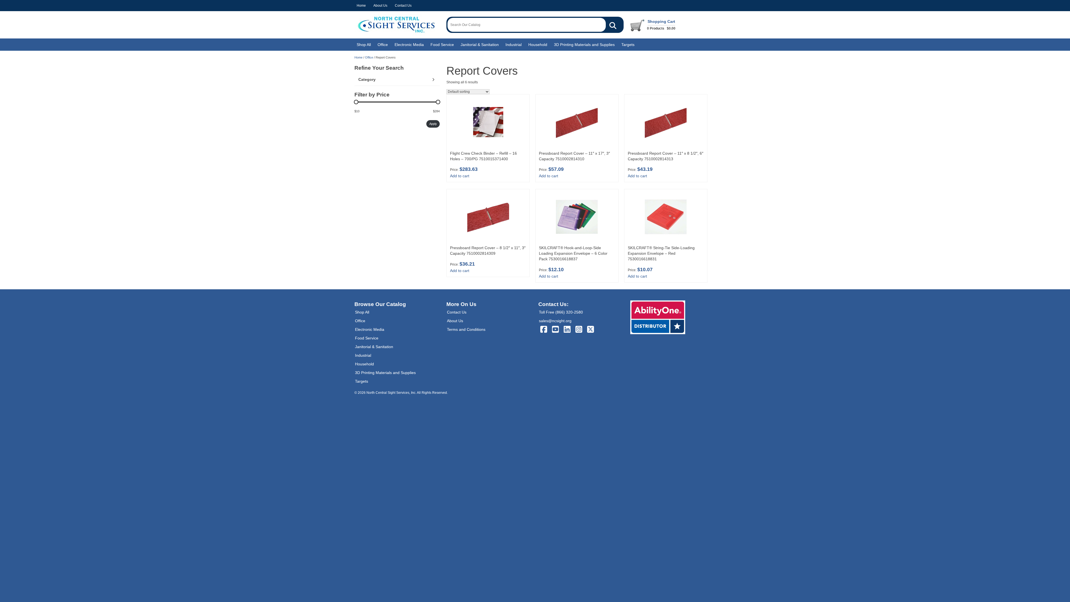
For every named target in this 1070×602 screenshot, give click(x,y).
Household (537, 44)
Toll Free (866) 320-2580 (561, 312)
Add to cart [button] (459, 176)
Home (361, 6)
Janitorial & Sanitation (480, 44)
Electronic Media (409, 44)
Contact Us (403, 6)
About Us (380, 6)
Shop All (364, 44)
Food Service (442, 44)
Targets (627, 44)
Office (383, 44)
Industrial (513, 44)
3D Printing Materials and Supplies (584, 44)
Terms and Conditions (466, 329)
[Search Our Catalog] (613, 25)
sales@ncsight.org (555, 321)
